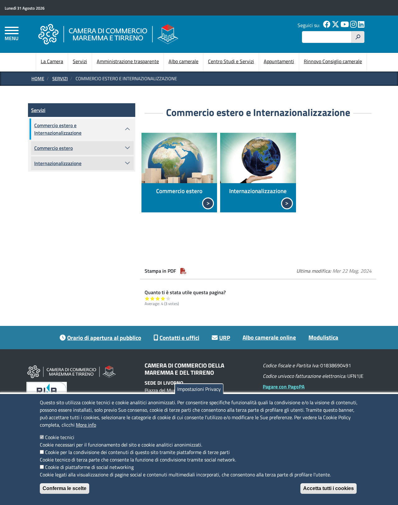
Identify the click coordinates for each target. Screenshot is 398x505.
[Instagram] (353, 25)
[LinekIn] (361, 25)
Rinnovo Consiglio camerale (333, 61)
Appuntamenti (279, 61)
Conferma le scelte (64, 488)
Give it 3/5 (157, 298)
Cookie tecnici (59, 437)
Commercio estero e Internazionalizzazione (57, 129)
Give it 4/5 (163, 298)
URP (224, 337)
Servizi (80, 61)
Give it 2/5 (152, 298)
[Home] (108, 34)
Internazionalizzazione (258, 190)
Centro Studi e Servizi (231, 61)
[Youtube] (344, 25)
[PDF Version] (183, 271)
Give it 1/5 (147, 298)
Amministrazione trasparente (128, 61)
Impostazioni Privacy (199, 389)
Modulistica (323, 337)
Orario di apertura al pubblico (104, 337)
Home (37, 78)
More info (86, 425)
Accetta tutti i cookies (328, 488)
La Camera (52, 61)
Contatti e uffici (179, 337)
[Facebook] (327, 25)
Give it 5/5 (168, 298)
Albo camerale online (269, 337)
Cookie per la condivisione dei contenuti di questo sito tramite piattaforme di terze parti (137, 452)
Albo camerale (183, 61)
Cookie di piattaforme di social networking (89, 467)
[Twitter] (335, 25)
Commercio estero (179, 190)
